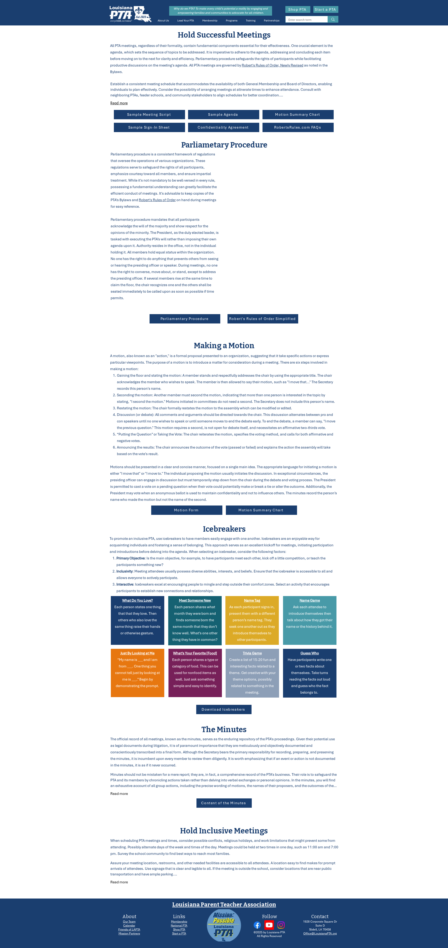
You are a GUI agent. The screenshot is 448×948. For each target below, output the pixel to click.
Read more (119, 103)
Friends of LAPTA (129, 929)
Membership (179, 921)
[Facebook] (257, 925)
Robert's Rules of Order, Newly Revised (272, 65)
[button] (162, 21)
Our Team (129, 921)
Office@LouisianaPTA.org (320, 933)
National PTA (179, 925)
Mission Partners (129, 933)
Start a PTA (179, 933)
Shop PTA (179, 929)
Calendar (129, 925)
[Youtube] (269, 925)
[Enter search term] (333, 19)
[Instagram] (281, 925)
